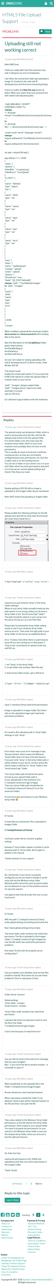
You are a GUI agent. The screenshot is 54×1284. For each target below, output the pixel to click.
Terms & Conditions (37, 1240)
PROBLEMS (10, 31)
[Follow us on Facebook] (3, 1215)
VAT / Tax (32, 1226)
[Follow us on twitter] (13, 1215)
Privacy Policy (34, 1246)
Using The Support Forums (13, 1266)
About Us (5, 1223)
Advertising (6, 1229)
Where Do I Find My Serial (12, 1269)
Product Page (28, 22)
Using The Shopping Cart (12, 1257)
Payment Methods (36, 1223)
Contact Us (6, 1226)
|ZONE (9, 3)
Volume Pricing (34, 1229)
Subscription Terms (36, 1243)
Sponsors (5, 1232)
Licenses (32, 1252)
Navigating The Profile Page (14, 1260)
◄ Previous (17, 1184)
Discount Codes (35, 1232)
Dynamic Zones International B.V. (38, 1279)
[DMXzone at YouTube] (8, 1215)
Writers (4, 1235)
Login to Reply (12, 1200)
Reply (47, 31)
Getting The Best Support (13, 1263)
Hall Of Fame (7, 1237)
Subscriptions (34, 1235)
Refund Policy (34, 1249)
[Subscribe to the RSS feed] (18, 1215)
